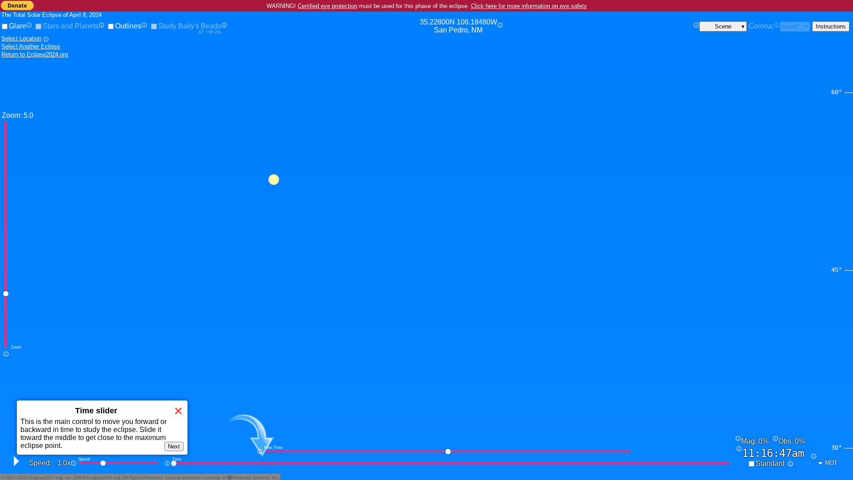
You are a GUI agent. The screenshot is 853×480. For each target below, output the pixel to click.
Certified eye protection (327, 6)
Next (174, 446)
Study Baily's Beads (189, 26)
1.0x (64, 463)
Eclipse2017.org (46, 477)
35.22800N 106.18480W (458, 26)
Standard (770, 463)
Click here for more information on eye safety (529, 6)
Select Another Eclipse (30, 46)
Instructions (831, 26)
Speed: (40, 463)
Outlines (128, 26)
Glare (17, 26)
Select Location (21, 38)
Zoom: (12, 115)
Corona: (761, 26)
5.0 (28, 115)
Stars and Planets (71, 26)
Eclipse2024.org (103, 477)
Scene (723, 26)
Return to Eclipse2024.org (34, 54)
